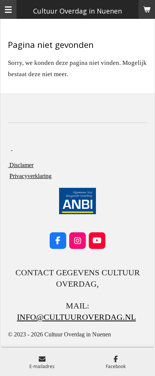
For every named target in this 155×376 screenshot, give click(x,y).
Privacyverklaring (30, 176)
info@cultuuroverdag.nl (76, 317)
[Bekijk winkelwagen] (146, 9)
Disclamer (20, 165)
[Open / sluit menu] (8, 9)
